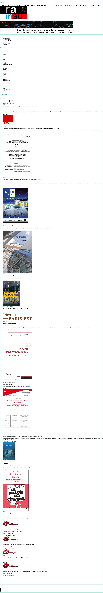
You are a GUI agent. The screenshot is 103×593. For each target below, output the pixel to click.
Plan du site (9, 585)
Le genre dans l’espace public (9, 382)
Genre (4, 75)
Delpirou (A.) (9, 568)
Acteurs (4, 59)
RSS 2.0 (13, 585)
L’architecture (6, 463)
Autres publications (8, 40)
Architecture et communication (9, 323)
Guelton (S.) (5, 526)
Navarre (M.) (11, 379)
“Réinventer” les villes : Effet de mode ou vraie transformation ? (16, 308)
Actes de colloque (11, 230)
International (5, 79)
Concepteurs (5, 67)
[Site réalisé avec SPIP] (1, 585)
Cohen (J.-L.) (11, 461)
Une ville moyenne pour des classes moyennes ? (12, 434)
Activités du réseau (6, 37)
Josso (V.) (8, 306)
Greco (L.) (4, 306)
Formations (5, 44)
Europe (4, 72)
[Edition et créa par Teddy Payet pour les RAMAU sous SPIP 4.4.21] (0, 591)
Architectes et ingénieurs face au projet (11, 275)
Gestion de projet (6, 76)
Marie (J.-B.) (5, 273)
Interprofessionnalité (6, 80)
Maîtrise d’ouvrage (6, 83)
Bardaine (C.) (5, 104)
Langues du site (3, 1)
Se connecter (5, 585)
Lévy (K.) (4, 431)
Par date (4, 53)
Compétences (5, 65)
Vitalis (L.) (4, 177)
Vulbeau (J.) (5, 555)
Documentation (5, 42)
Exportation (5, 73)
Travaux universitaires (13, 114)
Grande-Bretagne (6, 78)
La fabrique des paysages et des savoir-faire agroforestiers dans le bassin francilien (20, 106)
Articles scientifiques (11, 535)
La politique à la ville (7, 513)
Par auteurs (5, 54)
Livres (9, 280)
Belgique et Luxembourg (7, 64)
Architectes (5, 63)
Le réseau (4, 35)
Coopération (5, 68)
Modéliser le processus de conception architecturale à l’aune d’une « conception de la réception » (23, 179)
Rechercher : (2, 47)
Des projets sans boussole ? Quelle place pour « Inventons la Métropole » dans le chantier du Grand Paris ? (25, 571)
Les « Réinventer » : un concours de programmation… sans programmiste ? (19, 544)
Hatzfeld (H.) (5, 511)
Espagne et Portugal (6, 70)
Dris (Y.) (4, 126)
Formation (4, 74)
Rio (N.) (11, 306)
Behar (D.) (4, 568)
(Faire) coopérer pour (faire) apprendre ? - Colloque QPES (15, 225)
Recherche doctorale (6, 43)
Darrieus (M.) (5, 321)
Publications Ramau (6, 38)
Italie (3, 81)
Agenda (4, 45)
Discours (4, 69)
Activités (4, 60)
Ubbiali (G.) (16, 379)
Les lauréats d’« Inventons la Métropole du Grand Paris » (15, 529)
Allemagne (4, 62)
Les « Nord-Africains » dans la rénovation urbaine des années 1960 (17, 557)
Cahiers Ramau (7, 39)
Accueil (4, 88)
